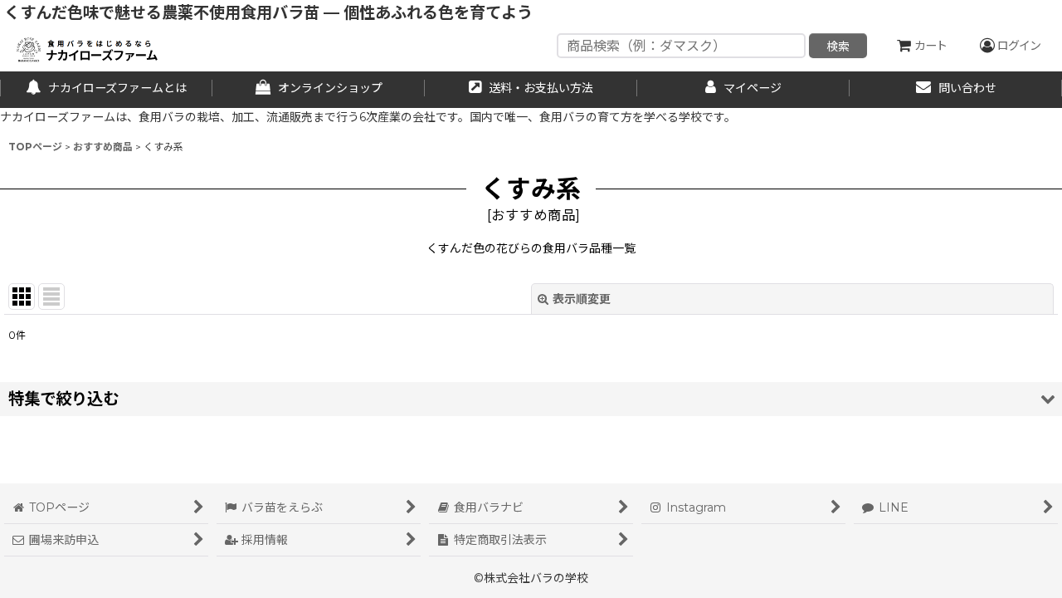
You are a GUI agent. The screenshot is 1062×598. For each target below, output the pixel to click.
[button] (531, 399)
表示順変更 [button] (582, 299)
